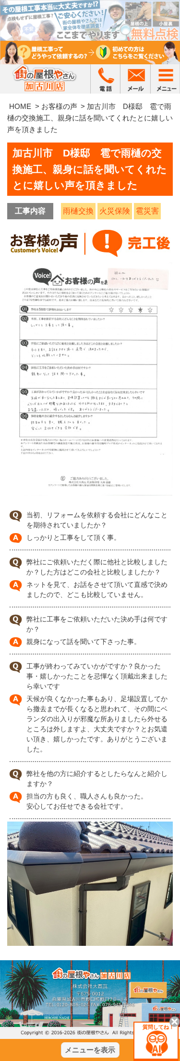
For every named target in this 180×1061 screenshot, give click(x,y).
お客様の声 (59, 106)
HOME (20, 106)
